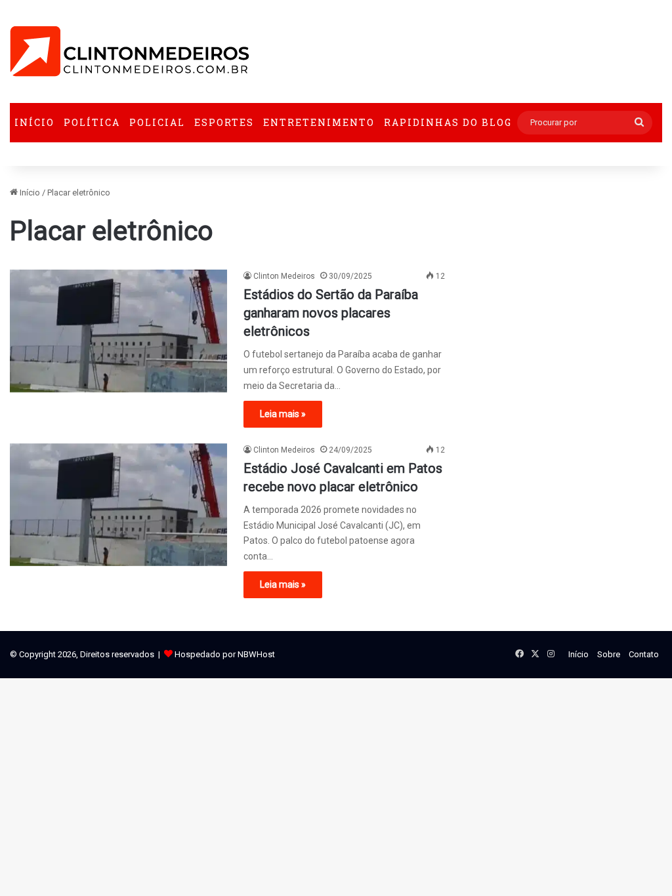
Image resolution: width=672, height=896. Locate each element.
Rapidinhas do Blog (448, 122)
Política (92, 122)
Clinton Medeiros (284, 276)
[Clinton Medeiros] (129, 51)
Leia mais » (283, 414)
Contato (644, 654)
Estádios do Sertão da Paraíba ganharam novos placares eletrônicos (330, 313)
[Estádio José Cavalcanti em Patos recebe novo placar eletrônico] (118, 504)
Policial (157, 122)
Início (34, 122)
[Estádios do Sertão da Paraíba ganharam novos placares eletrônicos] (118, 331)
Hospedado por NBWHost (225, 654)
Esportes (224, 122)
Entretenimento (319, 122)
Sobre (608, 654)
